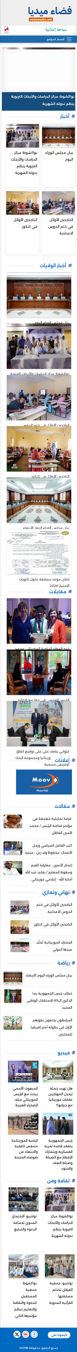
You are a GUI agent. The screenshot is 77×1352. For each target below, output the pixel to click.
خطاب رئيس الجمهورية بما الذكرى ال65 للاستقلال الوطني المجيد (49, 1000)
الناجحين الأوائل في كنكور (25, 223)
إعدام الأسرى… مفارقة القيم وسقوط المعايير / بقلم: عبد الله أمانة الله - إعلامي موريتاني (48, 872)
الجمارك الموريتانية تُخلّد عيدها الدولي (54, 946)
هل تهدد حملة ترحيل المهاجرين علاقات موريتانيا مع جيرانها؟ (60, 1097)
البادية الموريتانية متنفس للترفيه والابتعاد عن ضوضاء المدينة (25, 1149)
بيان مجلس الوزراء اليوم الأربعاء (49, 975)
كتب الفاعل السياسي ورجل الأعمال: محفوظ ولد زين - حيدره (48, 849)
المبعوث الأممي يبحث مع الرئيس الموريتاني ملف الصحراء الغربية (25, 1097)
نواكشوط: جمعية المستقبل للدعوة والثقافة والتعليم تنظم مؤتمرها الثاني (25, 1299)
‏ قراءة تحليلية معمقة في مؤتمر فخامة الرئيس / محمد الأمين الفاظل (51, 826)
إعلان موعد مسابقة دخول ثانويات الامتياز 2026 (44, 582)
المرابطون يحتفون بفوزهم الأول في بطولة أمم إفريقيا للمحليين (51, 1027)
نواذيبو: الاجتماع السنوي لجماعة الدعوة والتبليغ (24, 1222)
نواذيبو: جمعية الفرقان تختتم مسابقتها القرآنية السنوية (61, 1293)
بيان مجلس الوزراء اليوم (59, 156)
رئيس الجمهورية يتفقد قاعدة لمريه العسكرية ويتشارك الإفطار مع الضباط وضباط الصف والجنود (58, 1154)
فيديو (64, 1052)
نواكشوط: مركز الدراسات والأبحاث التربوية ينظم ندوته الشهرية (42, 100)
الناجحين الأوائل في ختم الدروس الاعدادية (60, 226)
